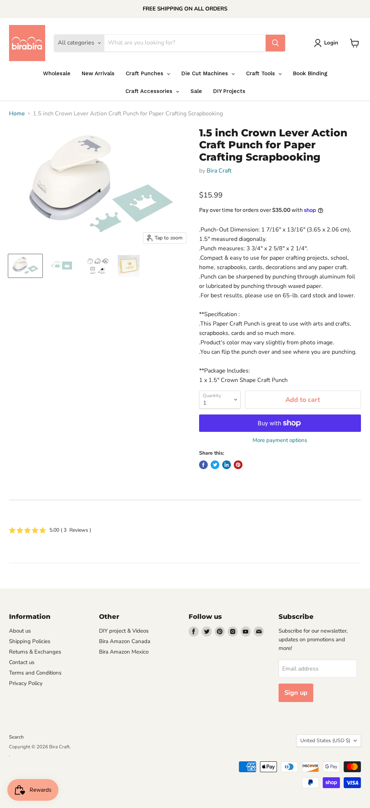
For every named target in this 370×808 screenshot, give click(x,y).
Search (16, 737)
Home (17, 113)
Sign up (295, 692)
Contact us (21, 662)
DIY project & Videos (124, 630)
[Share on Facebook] (203, 464)
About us (20, 630)
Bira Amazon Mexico (124, 651)
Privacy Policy (26, 683)
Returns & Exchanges (35, 651)
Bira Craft (219, 171)
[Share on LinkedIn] (226, 464)
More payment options (280, 440)
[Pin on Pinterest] (238, 464)
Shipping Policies (29, 641)
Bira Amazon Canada (124, 641)
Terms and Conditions (35, 672)
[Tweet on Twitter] (215, 464)
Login (331, 42)
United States (325, 740)
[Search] (275, 43)
